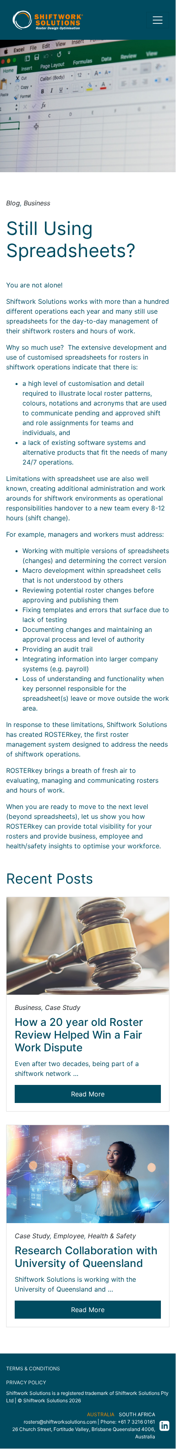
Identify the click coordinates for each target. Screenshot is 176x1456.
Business (37, 203)
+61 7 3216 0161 (136, 1422)
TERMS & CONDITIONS (33, 1368)
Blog (13, 203)
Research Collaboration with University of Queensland (86, 1256)
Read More (88, 1094)
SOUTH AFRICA (137, 1414)
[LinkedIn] (162, 1425)
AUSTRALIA (100, 1414)
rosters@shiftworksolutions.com (60, 1422)
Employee (68, 1236)
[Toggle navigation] (157, 20)
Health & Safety (112, 1236)
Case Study (62, 1007)
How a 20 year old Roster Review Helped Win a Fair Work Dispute (79, 1035)
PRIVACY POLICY (26, 1382)
